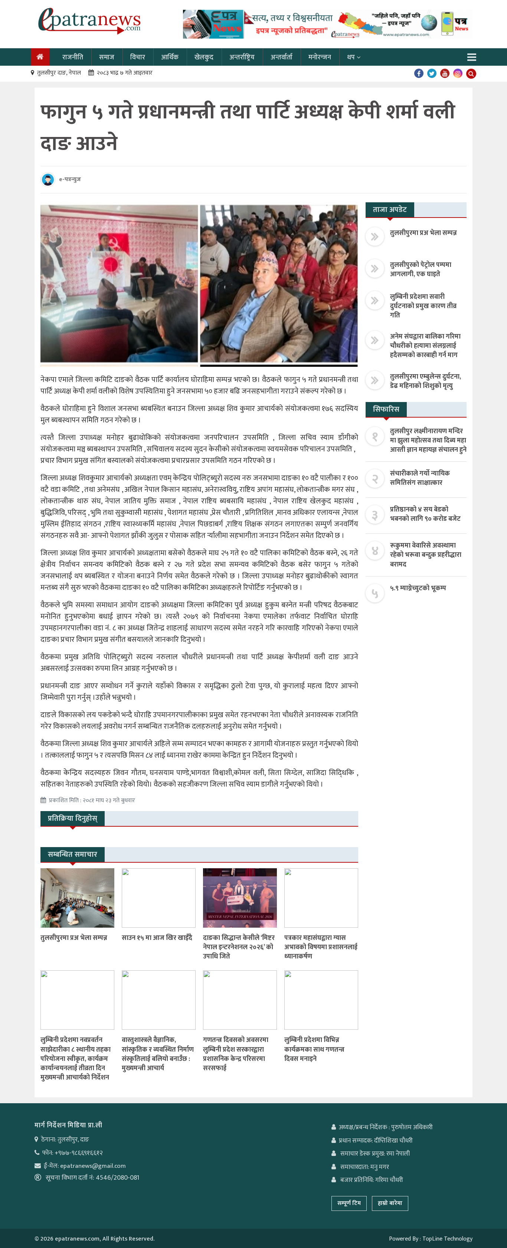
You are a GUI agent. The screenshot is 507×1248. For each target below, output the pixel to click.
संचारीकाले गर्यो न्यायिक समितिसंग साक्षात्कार (420, 478)
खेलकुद (203, 57)
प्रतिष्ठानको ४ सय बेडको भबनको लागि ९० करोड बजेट (425, 514)
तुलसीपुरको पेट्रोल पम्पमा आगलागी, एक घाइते (420, 269)
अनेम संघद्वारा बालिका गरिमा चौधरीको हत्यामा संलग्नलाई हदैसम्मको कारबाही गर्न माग (425, 346)
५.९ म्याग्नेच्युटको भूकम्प (418, 588)
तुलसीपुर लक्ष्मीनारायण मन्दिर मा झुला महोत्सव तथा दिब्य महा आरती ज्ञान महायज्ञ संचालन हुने (428, 440)
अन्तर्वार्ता (281, 57)
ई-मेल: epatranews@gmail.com (85, 1166)
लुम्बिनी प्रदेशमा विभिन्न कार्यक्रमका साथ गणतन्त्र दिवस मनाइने (314, 1049)
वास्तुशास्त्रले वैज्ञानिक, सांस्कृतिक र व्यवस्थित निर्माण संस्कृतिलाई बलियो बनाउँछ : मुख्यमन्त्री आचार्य (158, 1054)
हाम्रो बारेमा (390, 1203)
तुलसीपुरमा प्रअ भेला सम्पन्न (73, 938)
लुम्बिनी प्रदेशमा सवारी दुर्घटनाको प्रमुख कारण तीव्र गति (423, 306)
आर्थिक (170, 57)
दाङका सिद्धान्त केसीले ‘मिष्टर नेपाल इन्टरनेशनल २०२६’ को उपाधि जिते (239, 947)
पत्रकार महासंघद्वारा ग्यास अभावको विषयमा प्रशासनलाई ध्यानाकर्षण (320, 947)
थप (351, 57)
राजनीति (72, 57)
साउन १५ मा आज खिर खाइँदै (157, 938)
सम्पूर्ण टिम (349, 1203)
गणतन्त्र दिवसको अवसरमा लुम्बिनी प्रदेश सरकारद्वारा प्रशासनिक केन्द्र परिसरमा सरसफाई (235, 1054)
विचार (137, 57)
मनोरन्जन (319, 57)
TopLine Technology (447, 1239)
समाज (106, 57)
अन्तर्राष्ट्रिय (242, 57)
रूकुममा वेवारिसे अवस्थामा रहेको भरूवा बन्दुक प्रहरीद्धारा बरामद (425, 555)
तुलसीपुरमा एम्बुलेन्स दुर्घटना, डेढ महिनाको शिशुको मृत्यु (425, 381)
